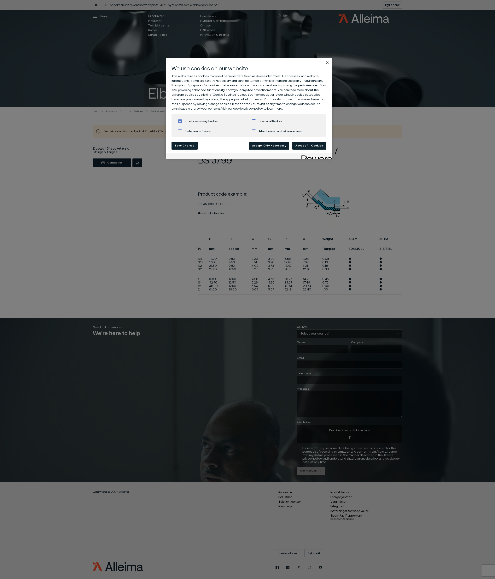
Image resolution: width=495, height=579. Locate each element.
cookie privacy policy (248, 108)
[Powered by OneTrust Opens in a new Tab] (315, 156)
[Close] (327, 62)
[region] (249, 108)
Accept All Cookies (309, 145)
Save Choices (184, 145)
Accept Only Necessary (269, 145)
